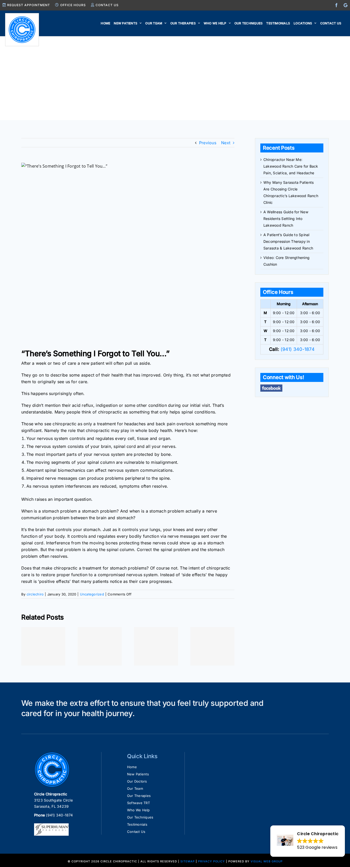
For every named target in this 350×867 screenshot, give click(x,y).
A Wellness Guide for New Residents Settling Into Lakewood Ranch (285, 218)
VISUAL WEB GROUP (267, 861)
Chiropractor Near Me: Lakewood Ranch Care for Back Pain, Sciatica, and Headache (290, 166)
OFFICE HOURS (73, 5)
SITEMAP (187, 861)
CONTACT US (107, 5)
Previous (207, 142)
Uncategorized (92, 594)
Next (225, 142)
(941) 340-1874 (298, 349)
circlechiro (35, 594)
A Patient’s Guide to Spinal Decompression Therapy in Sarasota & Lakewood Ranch (288, 241)
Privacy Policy (211, 861)
